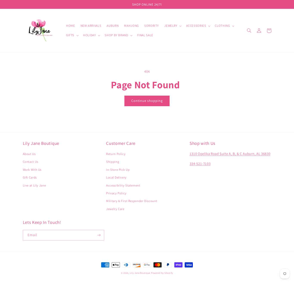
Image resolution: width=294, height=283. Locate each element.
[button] (172, 26)
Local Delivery (116, 177)
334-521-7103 (200, 163)
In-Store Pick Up (118, 170)
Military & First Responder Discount (131, 201)
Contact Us (30, 162)
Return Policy (115, 154)
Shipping (112, 162)
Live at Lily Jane (34, 185)
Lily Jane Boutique (140, 272)
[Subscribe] (99, 235)
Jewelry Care (115, 209)
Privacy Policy (116, 193)
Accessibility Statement (123, 185)
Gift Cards (30, 177)
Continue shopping (147, 100)
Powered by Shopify (162, 272)
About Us (29, 154)
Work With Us (32, 170)
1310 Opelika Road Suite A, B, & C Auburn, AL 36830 (230, 153)
